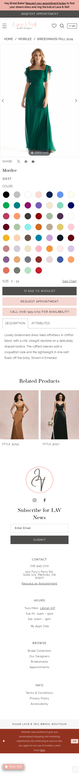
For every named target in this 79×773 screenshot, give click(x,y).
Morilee (25, 39)
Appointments (40, 667)
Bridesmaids (39, 661)
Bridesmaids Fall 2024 (55, 39)
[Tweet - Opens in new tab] (18, 161)
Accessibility (39, 703)
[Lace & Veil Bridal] (24, 26)
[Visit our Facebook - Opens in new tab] (44, 500)
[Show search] (62, 26)
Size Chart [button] (69, 281)
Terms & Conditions (39, 692)
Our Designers (39, 656)
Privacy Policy (39, 698)
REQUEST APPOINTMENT (40, 301)
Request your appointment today (46, 3)
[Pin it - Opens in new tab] (25, 161)
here (42, 750)
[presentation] (27, 414)
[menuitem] (4, 26)
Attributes (40, 323)
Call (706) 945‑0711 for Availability (39, 311)
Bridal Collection (39, 650)
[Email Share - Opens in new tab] (33, 161)
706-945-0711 (39, 565)
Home (8, 39)
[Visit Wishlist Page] (54, 26)
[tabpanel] (39, 100)
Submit (39, 539)
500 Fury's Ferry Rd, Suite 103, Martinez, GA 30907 (39, 574)
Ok (75, 741)
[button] (4, 26)
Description (15, 323)
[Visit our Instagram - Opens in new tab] (34, 500)
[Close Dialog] (4, 741)
